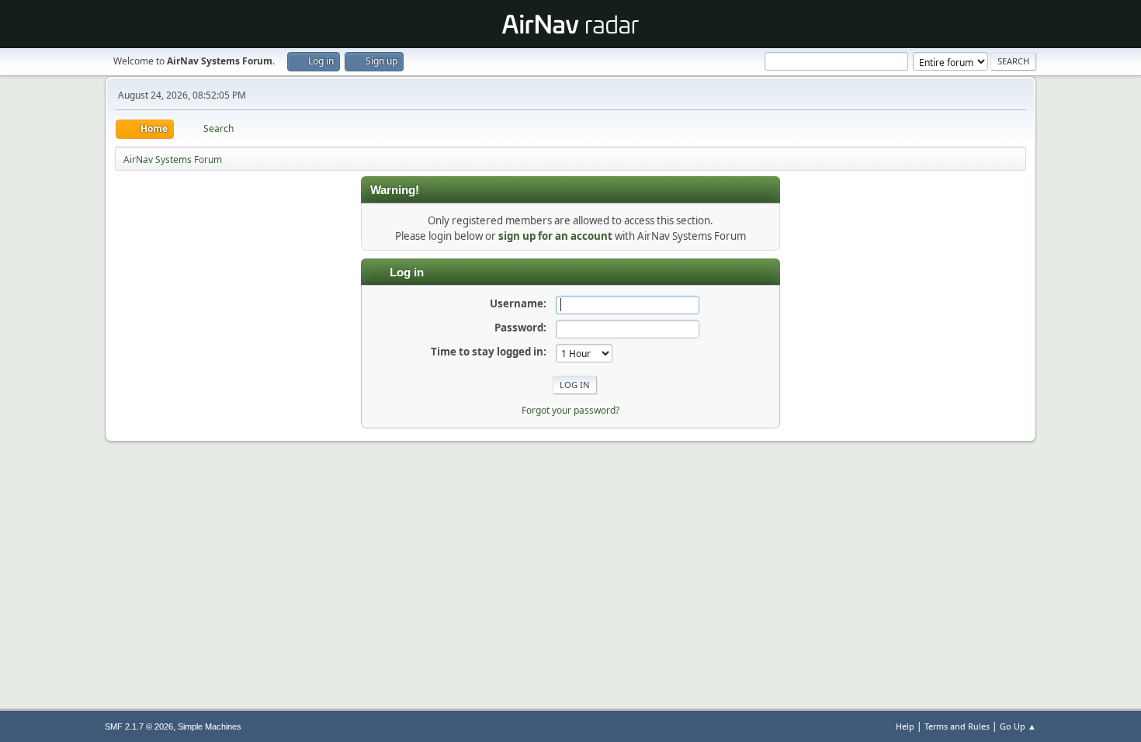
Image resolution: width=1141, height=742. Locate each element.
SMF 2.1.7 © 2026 (139, 726)
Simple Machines (209, 726)
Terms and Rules (957, 726)
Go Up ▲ (1018, 726)
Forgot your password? (570, 410)
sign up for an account (555, 236)
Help (905, 726)
